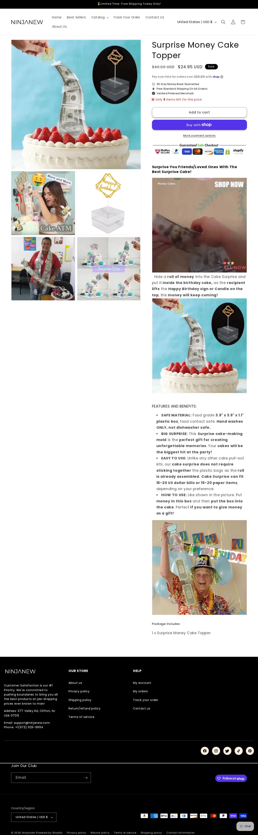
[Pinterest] (250, 751)
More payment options (199, 135)
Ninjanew (28, 832)
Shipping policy (80, 700)
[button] (100, 17)
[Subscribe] (86, 778)
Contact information (180, 832)
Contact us (141, 708)
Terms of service (82, 717)
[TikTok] (239, 751)
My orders (140, 691)
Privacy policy (79, 691)
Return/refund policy (84, 708)
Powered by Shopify (49, 832)
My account (142, 683)
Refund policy (100, 832)
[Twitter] (227, 751)
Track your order (145, 700)
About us (75, 683)
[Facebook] (205, 751)
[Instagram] (216, 751)
